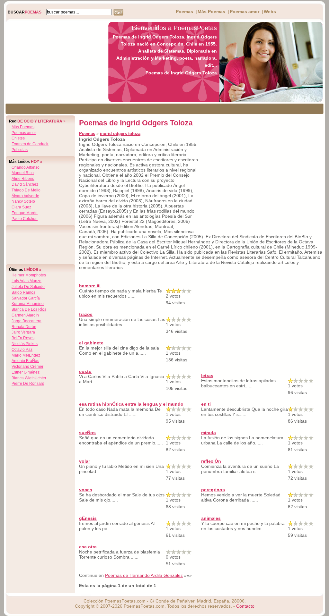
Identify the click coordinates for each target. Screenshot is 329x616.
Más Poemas (211, 11)
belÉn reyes (23, 338)
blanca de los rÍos (29, 309)
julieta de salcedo (28, 286)
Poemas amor (244, 11)
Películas (20, 150)
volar (84, 461)
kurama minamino (28, 303)
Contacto (245, 606)
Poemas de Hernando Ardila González (144, 575)
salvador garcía (26, 298)
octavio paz (22, 349)
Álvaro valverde (25, 196)
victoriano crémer (27, 366)
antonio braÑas (25, 361)
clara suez (21, 207)
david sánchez (25, 184)
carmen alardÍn (25, 315)
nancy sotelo (23, 201)
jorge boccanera (26, 321)
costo (85, 371)
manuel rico (23, 173)
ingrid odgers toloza (120, 133)
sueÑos (87, 432)
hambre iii (90, 285)
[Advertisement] (54, 62)
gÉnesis (88, 518)
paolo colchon (25, 218)
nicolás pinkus (25, 344)
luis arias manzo (26, 281)
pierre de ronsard (28, 383)
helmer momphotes (29, 275)
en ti (206, 404)
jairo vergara (23, 332)
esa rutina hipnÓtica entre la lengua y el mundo (131, 404)
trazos (86, 314)
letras (207, 375)
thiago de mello (26, 190)
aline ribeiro (23, 178)
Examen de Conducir (30, 144)
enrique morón (25, 213)
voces (85, 489)
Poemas (184, 11)
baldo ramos (23, 292)
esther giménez (26, 372)
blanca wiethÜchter (29, 378)
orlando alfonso (26, 167)
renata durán (24, 327)
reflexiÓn (211, 461)
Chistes (18, 138)
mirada (208, 432)
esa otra (88, 546)
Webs (270, 11)
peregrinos (213, 489)
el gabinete (91, 342)
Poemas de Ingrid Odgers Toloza (181, 72)
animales (211, 518)
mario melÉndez (26, 355)
